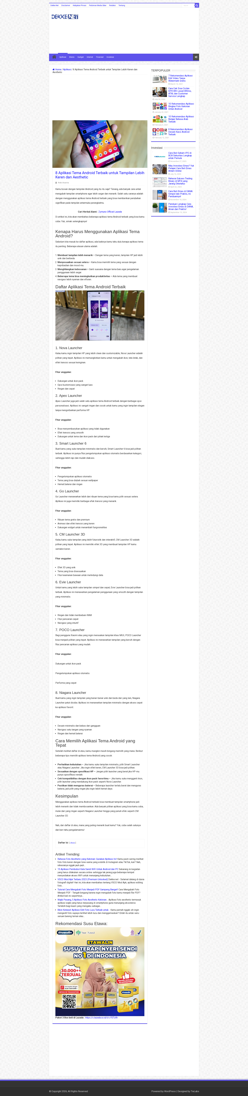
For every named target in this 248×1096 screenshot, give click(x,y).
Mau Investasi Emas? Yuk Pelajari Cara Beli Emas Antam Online (181, 168)
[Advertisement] (144, 31)
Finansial (99, 57)
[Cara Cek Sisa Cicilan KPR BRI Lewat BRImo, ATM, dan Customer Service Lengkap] (160, 92)
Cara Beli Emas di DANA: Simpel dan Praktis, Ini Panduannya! (180, 194)
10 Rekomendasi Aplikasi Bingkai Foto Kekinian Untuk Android (181, 106)
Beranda (54, 57)
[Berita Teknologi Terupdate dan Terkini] (65, 16)
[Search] (197, 5)
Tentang (122, 5)
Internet (90, 57)
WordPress (170, 1091)
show (72, 843)
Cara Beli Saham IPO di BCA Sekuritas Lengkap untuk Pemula (180, 155)
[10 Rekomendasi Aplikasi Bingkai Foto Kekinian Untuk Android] (160, 106)
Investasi (110, 57)
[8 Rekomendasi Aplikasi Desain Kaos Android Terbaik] (160, 131)
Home (58, 69)
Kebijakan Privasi (79, 5)
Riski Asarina (63, 182)
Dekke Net (55, 5)
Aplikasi (62, 57)
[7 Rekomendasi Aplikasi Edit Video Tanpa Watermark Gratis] (160, 78)
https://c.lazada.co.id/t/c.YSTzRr (101, 1017)
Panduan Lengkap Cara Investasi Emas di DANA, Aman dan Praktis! (180, 207)
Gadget (81, 57)
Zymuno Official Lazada (110, 211)
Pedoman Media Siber (97, 5)
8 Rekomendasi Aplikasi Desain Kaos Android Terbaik (180, 132)
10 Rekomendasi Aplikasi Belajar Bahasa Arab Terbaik (181, 119)
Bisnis (71, 57)
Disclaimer (65, 5)
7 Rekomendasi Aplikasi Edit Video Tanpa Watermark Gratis (180, 78)
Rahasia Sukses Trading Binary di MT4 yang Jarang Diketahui (180, 181)
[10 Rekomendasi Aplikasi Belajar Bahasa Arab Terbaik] (160, 118)
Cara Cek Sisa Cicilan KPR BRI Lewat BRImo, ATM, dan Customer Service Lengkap (179, 92)
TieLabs (195, 1091)
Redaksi (112, 5)
